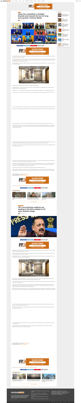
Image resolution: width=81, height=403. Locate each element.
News (54, 402)
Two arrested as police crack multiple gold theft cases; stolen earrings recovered (48, 381)
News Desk (23, 19)
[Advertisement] (33, 99)
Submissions (60, 402)
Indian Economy (31, 185)
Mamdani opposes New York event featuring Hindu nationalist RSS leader (33, 198)
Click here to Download (23, 175)
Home (52, 402)
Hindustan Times (17, 61)
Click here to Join (26, 174)
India (25, 185)
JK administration (54, 394)
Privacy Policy (65, 402)
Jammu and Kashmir (29, 367)
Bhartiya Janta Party (20, 185)
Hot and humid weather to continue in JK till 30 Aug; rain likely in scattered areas (33, 380)
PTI (24, 254)
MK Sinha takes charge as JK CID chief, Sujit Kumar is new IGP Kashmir (18, 380)
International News (59, 394)
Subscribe (69, 402)
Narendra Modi (37, 185)
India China (27, 185)
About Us (57, 402)
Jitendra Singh (34, 367)
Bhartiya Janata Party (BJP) (21, 367)
